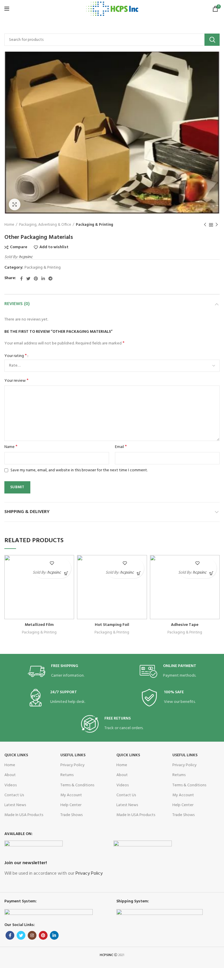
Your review (16, 381)
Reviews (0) (17, 304)
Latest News (15, 805)
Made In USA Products (23, 815)
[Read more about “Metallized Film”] (66, 573)
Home (9, 225)
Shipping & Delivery (27, 512)
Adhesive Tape (184, 625)
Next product (217, 225)
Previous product (205, 225)
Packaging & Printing (94, 225)
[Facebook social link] (21, 278)
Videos (10, 785)
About (10, 775)
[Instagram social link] (32, 935)
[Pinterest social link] (36, 278)
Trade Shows (71, 815)
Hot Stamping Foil (112, 625)
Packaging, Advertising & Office (45, 225)
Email (121, 447)
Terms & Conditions (77, 785)
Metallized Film (39, 625)
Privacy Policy (72, 765)
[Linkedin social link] (43, 278)
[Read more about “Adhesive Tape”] (211, 573)
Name (11, 447)
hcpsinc (26, 257)
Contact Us (14, 795)
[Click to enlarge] (14, 204)
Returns (67, 775)
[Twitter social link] (28, 278)
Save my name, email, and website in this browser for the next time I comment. (79, 470)
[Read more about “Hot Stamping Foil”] (139, 573)
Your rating (15, 356)
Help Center (70, 805)
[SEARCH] (212, 40)
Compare (18, 247)
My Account (71, 795)
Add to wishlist (54, 247)
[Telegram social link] (50, 278)
